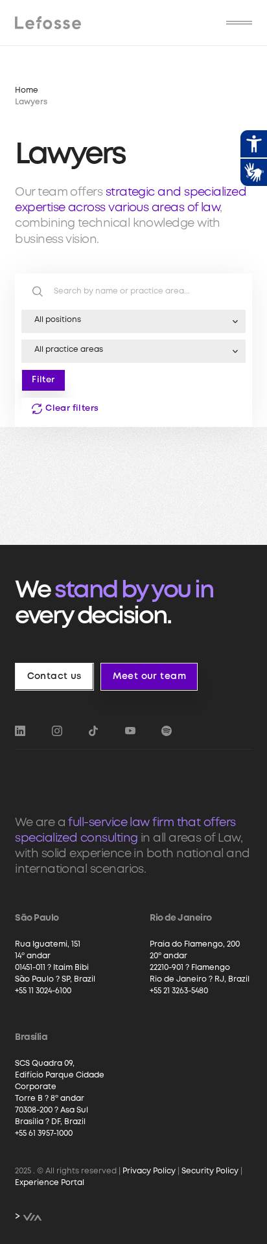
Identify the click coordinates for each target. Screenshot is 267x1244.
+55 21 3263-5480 (179, 991)
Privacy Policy (149, 1171)
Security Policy (209, 1171)
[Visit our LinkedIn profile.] (20, 730)
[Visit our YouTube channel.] (130, 730)
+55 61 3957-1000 (44, 1133)
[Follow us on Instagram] (57, 730)
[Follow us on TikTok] (93, 730)
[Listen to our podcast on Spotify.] (166, 730)
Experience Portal (49, 1182)
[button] (239, 23)
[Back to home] (47, 23)
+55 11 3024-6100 (43, 991)
